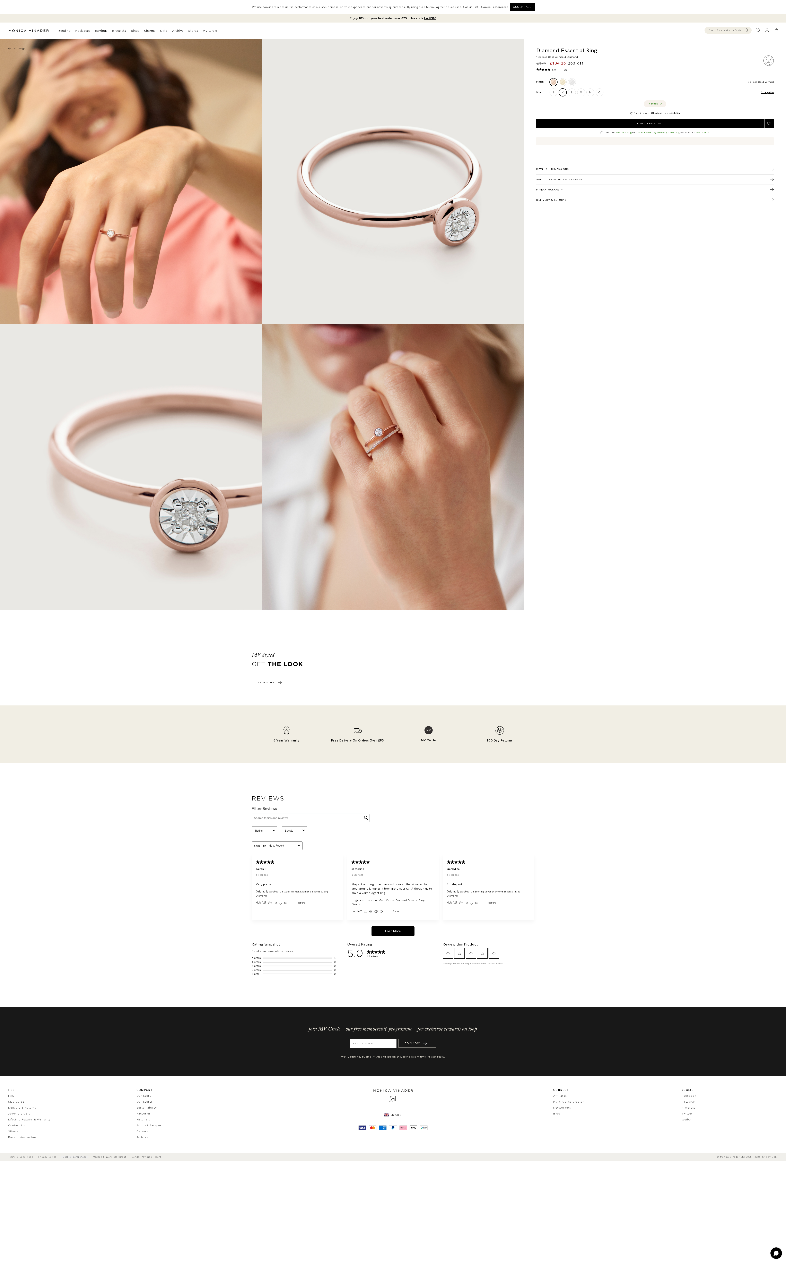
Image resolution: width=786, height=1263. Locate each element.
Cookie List (470, 7)
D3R (774, 1156)
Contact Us (16, 1125)
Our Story (144, 1095)
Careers (142, 1131)
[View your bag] (776, 30)
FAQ (11, 1095)
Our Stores (145, 1101)
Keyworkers (562, 1107)
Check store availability (665, 113)
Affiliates (560, 1095)
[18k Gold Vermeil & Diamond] (563, 82)
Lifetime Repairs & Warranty (29, 1119)
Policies (142, 1137)
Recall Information (22, 1137)
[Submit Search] (747, 30)
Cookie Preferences (74, 1157)
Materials (143, 1119)
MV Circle (210, 31)
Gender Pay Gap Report (146, 1157)
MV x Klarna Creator (568, 1101)
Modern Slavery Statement (109, 1157)
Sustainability (147, 1107)
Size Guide (16, 1101)
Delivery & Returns (22, 1107)
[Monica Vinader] (28, 30)
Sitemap (14, 1131)
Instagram (689, 1101)
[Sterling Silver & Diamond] (572, 82)
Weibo (686, 1119)
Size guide (767, 92)
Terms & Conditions (20, 1157)
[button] (494, 7)
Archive (178, 31)
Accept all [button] (522, 7)
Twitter (687, 1113)
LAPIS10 (430, 18)
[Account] (767, 30)
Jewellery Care (19, 1113)
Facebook (689, 1095)
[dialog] (393, 7)
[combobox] (726, 30)
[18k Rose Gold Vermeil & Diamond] (553, 82)
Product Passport (150, 1125)
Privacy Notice (47, 1157)
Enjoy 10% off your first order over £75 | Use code (393, 18)
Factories (144, 1113)
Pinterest (688, 1107)
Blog (556, 1113)
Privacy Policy (436, 1056)
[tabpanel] (393, 181)
